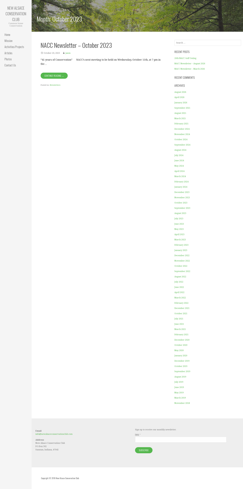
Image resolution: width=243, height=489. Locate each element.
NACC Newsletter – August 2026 (189, 63)
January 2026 (180, 102)
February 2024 (181, 181)
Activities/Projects (14, 46)
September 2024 (182, 145)
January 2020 (180, 355)
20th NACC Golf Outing (185, 58)
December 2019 (181, 361)
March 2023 (180, 239)
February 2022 (181, 303)
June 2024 (179, 160)
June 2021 (179, 324)
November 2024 (182, 134)
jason (67, 53)
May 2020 (179, 350)
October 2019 (180, 366)
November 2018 (182, 403)
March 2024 (180, 176)
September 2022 (182, 271)
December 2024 (181, 129)
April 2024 (179, 171)
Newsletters (55, 85)
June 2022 (179, 287)
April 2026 (179, 97)
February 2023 (181, 245)
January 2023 (180, 250)
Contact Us (10, 65)
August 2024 (180, 150)
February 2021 (181, 334)
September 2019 (182, 371)
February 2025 (181, 123)
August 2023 (180, 213)
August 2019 (180, 377)
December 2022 (181, 255)
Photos (8, 59)
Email (137, 434)
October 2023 (180, 203)
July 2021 (178, 319)
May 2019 (179, 392)
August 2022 (180, 276)
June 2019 (179, 387)
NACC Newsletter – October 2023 (76, 45)
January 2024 (180, 187)
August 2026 (180, 92)
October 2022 (180, 266)
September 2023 (182, 208)
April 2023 (179, 234)
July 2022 (178, 282)
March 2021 (180, 329)
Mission (8, 40)
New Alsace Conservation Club (15, 13)
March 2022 (180, 297)
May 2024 (179, 166)
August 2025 (180, 113)
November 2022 (182, 261)
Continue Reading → (54, 75)
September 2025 (182, 108)
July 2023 (178, 218)
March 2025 (180, 118)
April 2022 (179, 292)
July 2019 (178, 382)
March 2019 (180, 398)
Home (7, 34)
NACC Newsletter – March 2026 (189, 69)
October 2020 (180, 345)
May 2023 (179, 229)
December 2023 (181, 192)
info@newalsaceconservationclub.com (54, 434)
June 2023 (179, 224)
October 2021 (180, 313)
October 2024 (180, 139)
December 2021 (181, 308)
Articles (8, 53)
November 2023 (182, 197)
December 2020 (181, 340)
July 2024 (178, 155)
